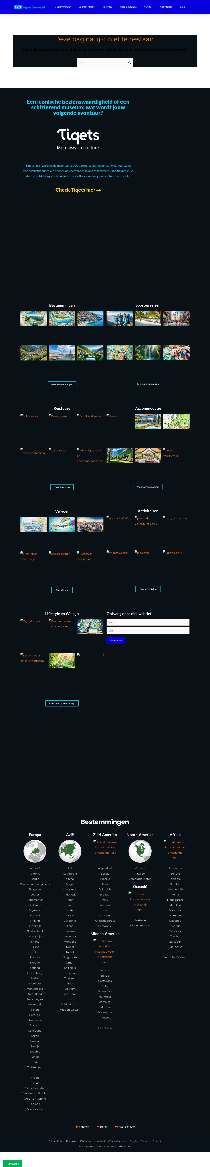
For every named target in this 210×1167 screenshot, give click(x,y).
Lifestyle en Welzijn (62, 613)
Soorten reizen (86, 7)
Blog (182, 7)
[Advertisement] (105, 246)
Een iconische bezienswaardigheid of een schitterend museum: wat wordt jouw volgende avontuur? (78, 107)
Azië (70, 834)
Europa (35, 834)
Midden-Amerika (105, 933)
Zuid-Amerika (105, 834)
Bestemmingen (63, 7)
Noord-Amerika (140, 834)
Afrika (175, 834)
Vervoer (148, 7)
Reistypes (107, 7)
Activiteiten (166, 7)
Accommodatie (128, 7)
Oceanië (140, 886)
